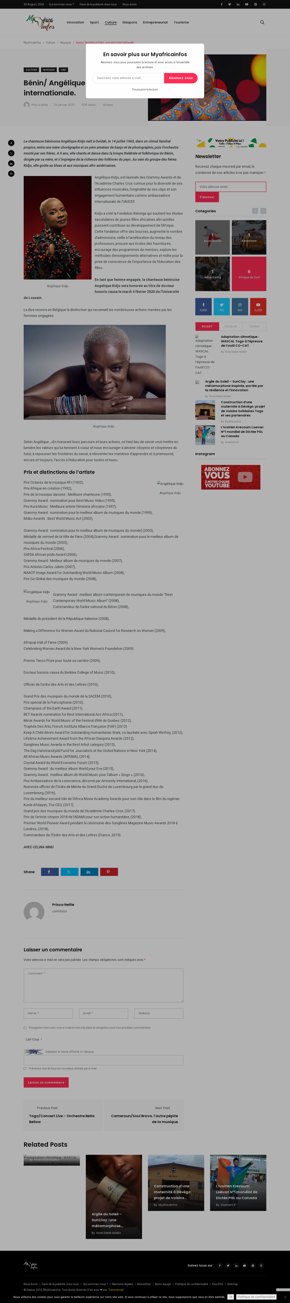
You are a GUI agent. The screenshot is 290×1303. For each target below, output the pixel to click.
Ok (231, 1297)
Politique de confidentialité (256, 1297)
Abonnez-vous (181, 78)
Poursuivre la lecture (145, 89)
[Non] (285, 1297)
